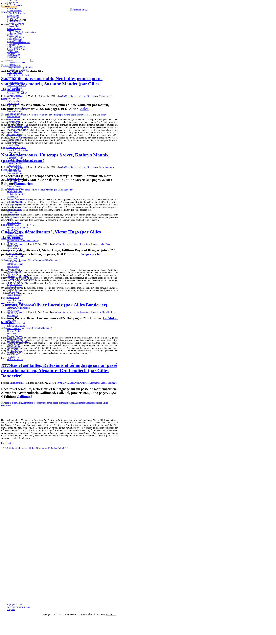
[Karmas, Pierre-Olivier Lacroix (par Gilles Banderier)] (26, 328)
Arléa (109, 96)
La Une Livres (68, 96)
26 (54, 448)
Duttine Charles (14, 111)
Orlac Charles (13, 258)
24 (49, 448)
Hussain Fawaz (14, 186)
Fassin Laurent (13, 116)
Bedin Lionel (13, 15)
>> (69, 448)
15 (21, 448)
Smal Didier (12, 315)
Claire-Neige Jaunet (16, 62)
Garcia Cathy (13, 145)
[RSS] (7, 12)
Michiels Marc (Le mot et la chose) (23, 240)
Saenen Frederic (14, 295)
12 (13, 448)
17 (27, 448)
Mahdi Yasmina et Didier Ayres (21, 225)
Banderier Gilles (14, 10)
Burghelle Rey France (17, 49)
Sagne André (13, 297)
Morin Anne (12, 246)
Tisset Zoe (11, 333)
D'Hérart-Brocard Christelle (19, 75)
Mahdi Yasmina (14, 222)
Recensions (92, 96)
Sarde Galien (13, 310)
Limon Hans (12, 212)
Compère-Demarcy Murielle (19, 67)
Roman (94, 312)
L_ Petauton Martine (16, 194)
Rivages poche (97, 244)
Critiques (84, 383)
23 (46, 448)
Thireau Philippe (14, 331)
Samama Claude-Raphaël (18, 308)
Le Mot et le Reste (107, 312)
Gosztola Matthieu (15, 163)
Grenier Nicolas (14, 165)
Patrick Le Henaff (15, 264)
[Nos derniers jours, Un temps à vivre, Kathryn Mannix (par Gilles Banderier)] (37, 189)
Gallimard (112, 383)
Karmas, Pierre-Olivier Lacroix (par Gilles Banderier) (54, 304)
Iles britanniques (106, 167)
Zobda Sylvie (13, 357)
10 (7, 448)
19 (33, 448)
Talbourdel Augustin (16, 326)
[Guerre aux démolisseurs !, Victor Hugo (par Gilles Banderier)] (30, 260)
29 (63, 448)
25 (52, 448)
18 (30, 448)
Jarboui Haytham (14, 191)
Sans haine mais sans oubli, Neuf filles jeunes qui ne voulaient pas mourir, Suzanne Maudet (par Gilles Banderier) (51, 84)
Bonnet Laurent (14, 28)
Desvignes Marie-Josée (17, 93)
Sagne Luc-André (15, 300)
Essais (4, 170)
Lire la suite (6, 148)
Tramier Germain (14, 336)
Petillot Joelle (13, 266)
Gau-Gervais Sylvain (16, 147)
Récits (4, 99)
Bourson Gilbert (14, 33)
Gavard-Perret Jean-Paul (18, 150)
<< (2, 448)
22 (43, 448)
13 (16, 448)
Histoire (102, 96)
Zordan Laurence (15, 359)
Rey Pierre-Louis (14, 284)
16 (24, 448)
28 (60, 448)
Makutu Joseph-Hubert (17, 227)
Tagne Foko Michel (16, 323)
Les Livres (81, 96)
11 (10, 448)
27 (57, 448)
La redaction (12, 196)
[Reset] (32, 61)
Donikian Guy (13, 98)
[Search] (2, 61)
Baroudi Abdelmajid (16, 13)
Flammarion (13, 170)
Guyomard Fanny (15, 173)
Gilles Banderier (16, 96)
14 (19, 448)
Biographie (95, 383)
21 (40, 448)
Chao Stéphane (14, 57)
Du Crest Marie (14, 101)
